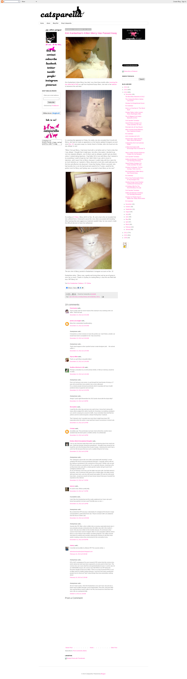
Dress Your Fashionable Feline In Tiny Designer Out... (134, 178)
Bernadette (73, 407)
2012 (125, 92)
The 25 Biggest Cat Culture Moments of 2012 (133, 117)
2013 (125, 89)
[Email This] (67, 294)
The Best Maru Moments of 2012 (134, 96)
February (128, 227)
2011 (125, 232)
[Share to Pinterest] (75, 294)
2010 (125, 235)
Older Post (114, 647)
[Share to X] (71, 294)
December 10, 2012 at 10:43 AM (79, 325)
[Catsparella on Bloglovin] (51, 114)
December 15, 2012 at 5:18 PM (79, 503)
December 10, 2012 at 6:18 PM (79, 435)
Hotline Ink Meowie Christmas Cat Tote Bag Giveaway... (134, 160)
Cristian (72, 428)
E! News (76, 217)
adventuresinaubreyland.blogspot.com (81, 551)
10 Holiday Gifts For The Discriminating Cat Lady (133, 187)
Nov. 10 (71, 144)
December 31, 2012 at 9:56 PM (79, 539)
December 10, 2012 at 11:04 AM (79, 351)
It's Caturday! (129, 105)
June (127, 217)
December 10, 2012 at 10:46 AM (79, 338)
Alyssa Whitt (74, 356)
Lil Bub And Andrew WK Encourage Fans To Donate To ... (135, 148)
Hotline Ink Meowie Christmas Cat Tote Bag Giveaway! (134, 193)
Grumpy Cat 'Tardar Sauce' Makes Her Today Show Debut (135, 197)
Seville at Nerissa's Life (77, 367)
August (128, 212)
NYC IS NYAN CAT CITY (132, 136)
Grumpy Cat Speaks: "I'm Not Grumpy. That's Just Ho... (133, 168)
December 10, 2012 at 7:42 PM (79, 491)
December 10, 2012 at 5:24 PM (79, 422)
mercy (98, 296)
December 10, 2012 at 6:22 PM (79, 451)
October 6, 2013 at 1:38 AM (78, 593)
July (127, 214)
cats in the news (73, 296)
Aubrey (72, 545)
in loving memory (82, 296)
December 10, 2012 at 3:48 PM (79, 401)
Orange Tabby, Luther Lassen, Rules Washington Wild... (134, 113)
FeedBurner (55, 105)
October (128, 206)
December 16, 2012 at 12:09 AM (79, 518)
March (127, 224)
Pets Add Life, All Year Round (134, 127)
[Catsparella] (51, 138)
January (128, 229)
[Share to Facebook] (73, 294)
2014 (125, 87)
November (129, 204)
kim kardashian (92, 296)
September (129, 209)
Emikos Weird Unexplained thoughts (81, 441)
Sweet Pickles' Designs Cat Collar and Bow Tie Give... (133, 123)
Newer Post (69, 647)
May (127, 219)
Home (42, 23)
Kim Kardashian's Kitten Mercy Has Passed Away (91, 33)
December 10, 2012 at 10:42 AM (79, 315)
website (114, 84)
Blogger (103, 674)
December (129, 94)
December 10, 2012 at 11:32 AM (79, 374)
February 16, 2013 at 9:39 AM (78, 554)
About (48, 23)
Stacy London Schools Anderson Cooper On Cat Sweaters (135, 153)
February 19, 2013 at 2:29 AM (78, 577)
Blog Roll (55, 23)
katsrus (72, 486)
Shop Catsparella (66, 23)
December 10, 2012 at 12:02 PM (79, 390)
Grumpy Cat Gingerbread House (134, 103)
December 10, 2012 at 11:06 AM (79, 361)
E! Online (88, 283)
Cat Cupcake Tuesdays (132, 120)
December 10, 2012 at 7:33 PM (79, 480)
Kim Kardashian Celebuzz (76, 283)
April (127, 222)
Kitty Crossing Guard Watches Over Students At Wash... (134, 130)
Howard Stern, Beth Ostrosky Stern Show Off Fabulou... (133, 139)
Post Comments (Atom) (80, 651)
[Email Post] (102, 296)
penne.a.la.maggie (75, 321)
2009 (125, 237)
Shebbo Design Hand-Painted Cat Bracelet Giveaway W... (134, 182)
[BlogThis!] (69, 294)
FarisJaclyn (73, 308)
